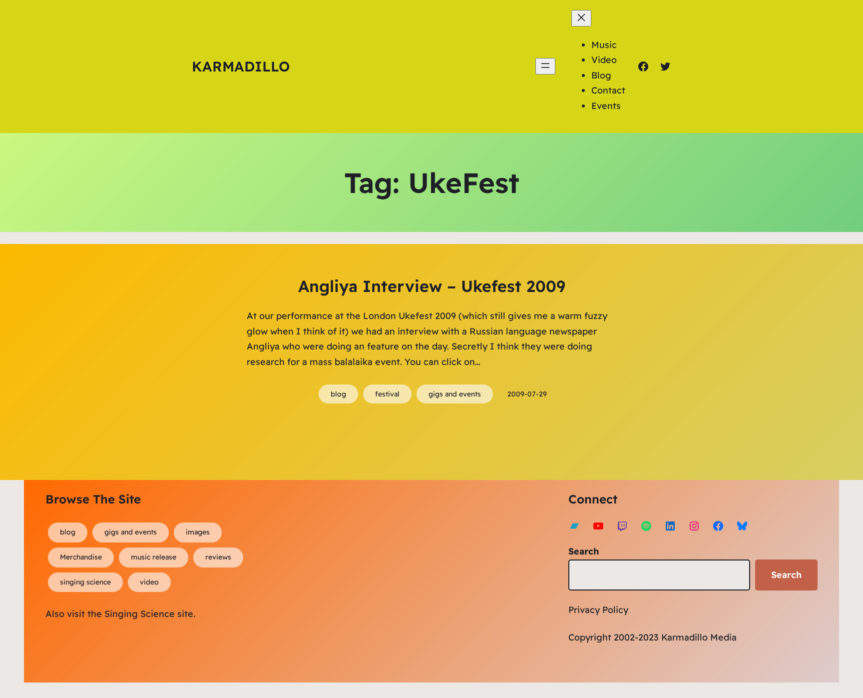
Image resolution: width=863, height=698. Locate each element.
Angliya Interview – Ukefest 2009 (431, 286)
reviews (218, 557)
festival (387, 394)
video (149, 582)
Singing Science (139, 614)
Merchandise (81, 557)
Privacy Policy (598, 610)
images (198, 532)
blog (338, 394)
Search (583, 551)
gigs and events (455, 394)
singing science (85, 582)
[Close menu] (581, 18)
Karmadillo (241, 66)
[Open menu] (545, 66)
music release (153, 557)
